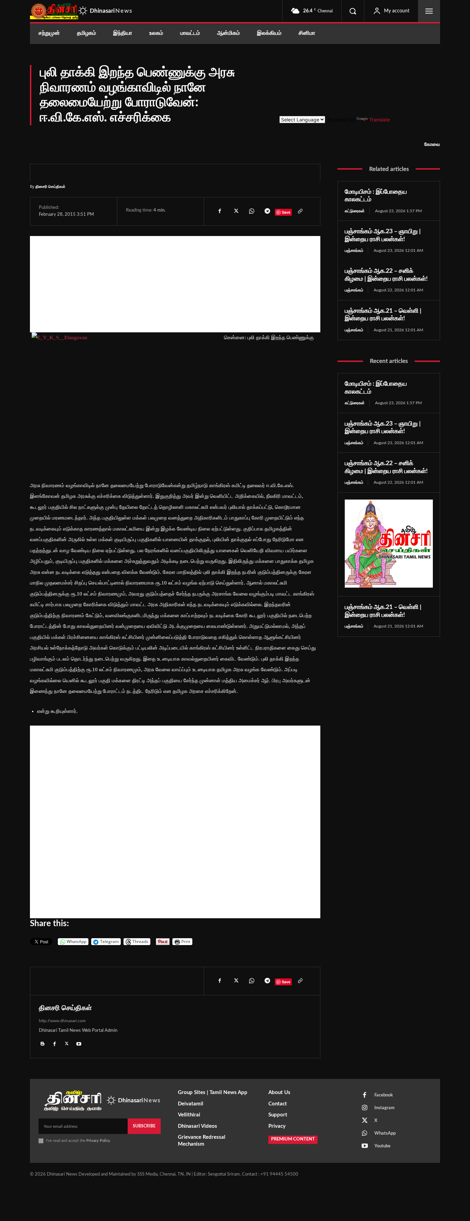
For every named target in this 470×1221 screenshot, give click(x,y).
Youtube (382, 1146)
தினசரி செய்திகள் (50, 186)
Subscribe (144, 1126)
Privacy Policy (98, 1141)
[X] (235, 211)
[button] (353, 11)
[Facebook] (219, 211)
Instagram (384, 1108)
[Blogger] (42, 1043)
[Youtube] (78, 1043)
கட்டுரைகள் (355, 211)
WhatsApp (385, 1133)
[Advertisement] (175, 284)
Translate (379, 119)
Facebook (383, 1095)
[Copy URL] (300, 211)
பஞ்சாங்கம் (354, 250)
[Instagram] (365, 1108)
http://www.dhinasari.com (62, 1021)
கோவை (432, 144)
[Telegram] (267, 211)
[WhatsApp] (251, 211)
